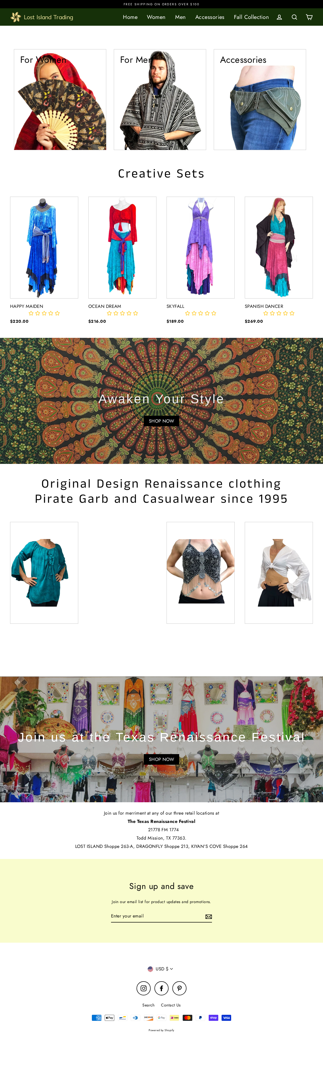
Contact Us (171, 1005)
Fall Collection (251, 17)
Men (180, 17)
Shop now (161, 759)
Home (130, 17)
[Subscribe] (208, 916)
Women (156, 17)
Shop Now (161, 421)
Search (148, 1005)
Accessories (210, 17)
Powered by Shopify (161, 1030)
